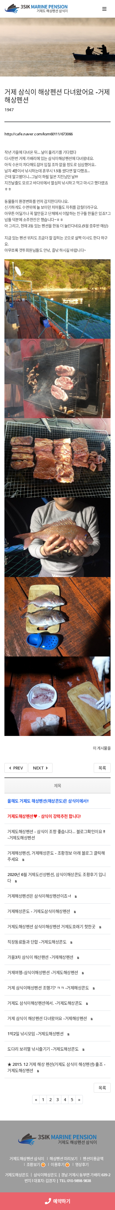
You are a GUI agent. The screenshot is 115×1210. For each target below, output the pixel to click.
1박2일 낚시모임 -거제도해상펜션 (35, 1033)
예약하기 (60, 1201)
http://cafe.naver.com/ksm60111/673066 (38, 134)
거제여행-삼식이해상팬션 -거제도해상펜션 (42, 972)
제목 (57, 785)
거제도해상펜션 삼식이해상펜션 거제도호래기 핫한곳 (51, 926)
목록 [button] (102, 1088)
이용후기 (57, 1164)
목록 (102, 768)
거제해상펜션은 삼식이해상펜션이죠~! (39, 896)
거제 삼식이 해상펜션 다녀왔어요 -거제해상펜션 (47, 1018)
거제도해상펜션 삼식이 (26, 1158)
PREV (17, 768)
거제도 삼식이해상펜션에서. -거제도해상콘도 (44, 1003)
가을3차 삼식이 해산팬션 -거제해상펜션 (40, 957)
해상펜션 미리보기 (64, 1158)
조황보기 (33, 1164)
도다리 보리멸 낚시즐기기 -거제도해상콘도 (42, 1049)
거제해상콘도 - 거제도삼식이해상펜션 (38, 911)
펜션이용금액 (93, 1158)
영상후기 (82, 1164)
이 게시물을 (102, 748)
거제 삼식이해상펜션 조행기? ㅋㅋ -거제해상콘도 (48, 987)
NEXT (39, 768)
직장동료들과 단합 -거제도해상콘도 (36, 942)
